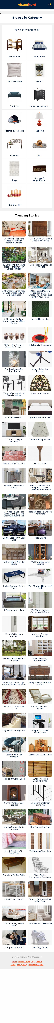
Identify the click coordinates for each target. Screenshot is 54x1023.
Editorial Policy (24, 962)
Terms (13, 965)
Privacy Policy (22, 965)
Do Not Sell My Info (36, 965)
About (14, 962)
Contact (39, 962)
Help (33, 962)
